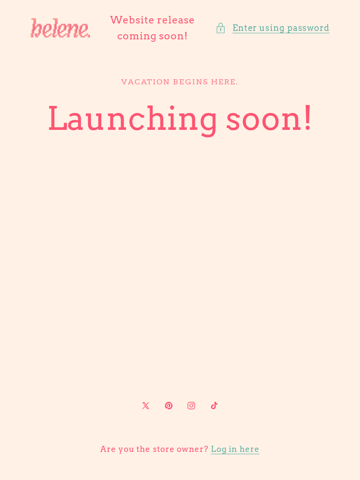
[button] (272, 28)
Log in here (235, 449)
